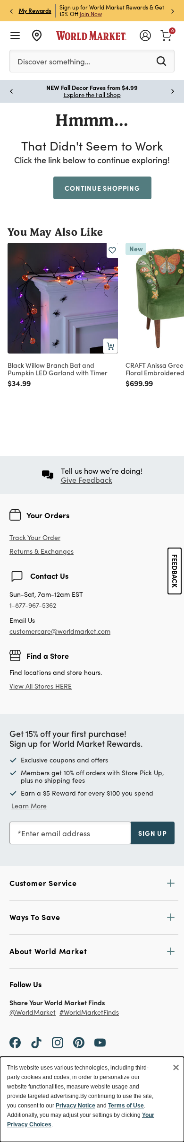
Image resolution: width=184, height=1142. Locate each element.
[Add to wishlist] (112, 250)
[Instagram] (57, 1042)
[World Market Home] (91, 35)
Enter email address (55, 833)
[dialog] (92, 1099)
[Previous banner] (11, 11)
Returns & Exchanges (41, 552)
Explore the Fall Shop (92, 94)
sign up (152, 833)
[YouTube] (100, 1042)
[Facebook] (15, 1042)
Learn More (29, 805)
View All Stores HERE (40, 686)
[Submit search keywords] (161, 60)
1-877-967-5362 (32, 606)
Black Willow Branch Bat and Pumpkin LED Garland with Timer (58, 369)
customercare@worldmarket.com (59, 631)
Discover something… (53, 61)
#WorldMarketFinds (89, 1013)
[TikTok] (36, 1042)
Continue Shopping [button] (102, 188)
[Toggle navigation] (15, 35)
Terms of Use (126, 1105)
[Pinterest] (78, 1042)
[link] (166, 34)
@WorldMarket (32, 1013)
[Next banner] (172, 11)
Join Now (91, 14)
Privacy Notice (75, 1105)
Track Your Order (34, 537)
